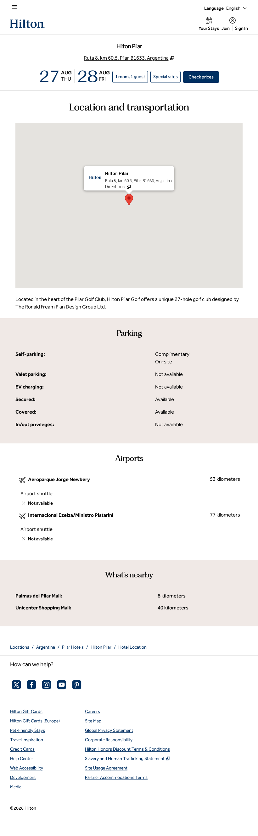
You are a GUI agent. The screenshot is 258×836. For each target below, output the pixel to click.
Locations (19, 647)
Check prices (203, 77)
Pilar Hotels (73, 647)
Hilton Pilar (101, 647)
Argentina (45, 647)
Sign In (241, 28)
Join (226, 28)
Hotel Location (132, 647)
